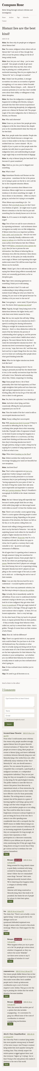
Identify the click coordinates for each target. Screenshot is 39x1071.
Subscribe (26, 17)
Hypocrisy (21, 538)
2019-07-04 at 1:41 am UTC (15, 911)
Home (4, 17)
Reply (6, 854)
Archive (11, 17)
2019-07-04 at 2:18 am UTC (24, 971)
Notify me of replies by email (15, 720)
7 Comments (8, 689)
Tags (18, 17)
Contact (4, 21)
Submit (9, 724)
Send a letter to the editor (11, 683)
